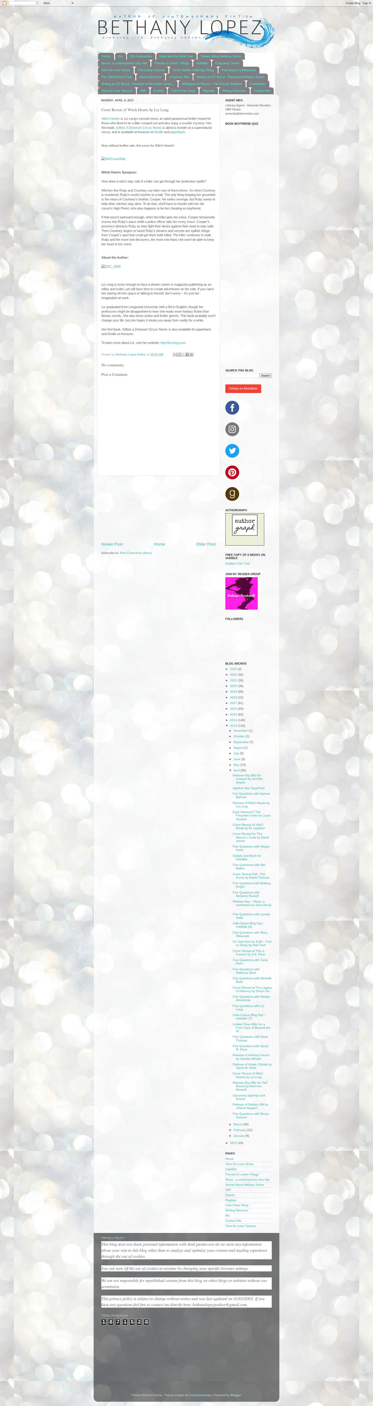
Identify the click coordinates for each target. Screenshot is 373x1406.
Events (159, 91)
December (241, 730)
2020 (234, 686)
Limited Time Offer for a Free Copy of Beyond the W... (251, 1028)
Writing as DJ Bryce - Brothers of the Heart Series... (137, 84)
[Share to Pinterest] (191, 354)
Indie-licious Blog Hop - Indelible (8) (248, 925)
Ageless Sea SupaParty (249, 788)
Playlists (209, 91)
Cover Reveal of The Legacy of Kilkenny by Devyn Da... (252, 989)
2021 (234, 680)
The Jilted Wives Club (116, 77)
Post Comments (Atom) (136, 553)
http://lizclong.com (173, 342)
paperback (177, 132)
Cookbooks (258, 84)
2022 (234, 674)
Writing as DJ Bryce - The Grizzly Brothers (212, 84)
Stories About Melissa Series (221, 56)
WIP (143, 91)
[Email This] (175, 354)
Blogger (236, 1395)
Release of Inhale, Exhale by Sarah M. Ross (252, 1066)
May (237, 764)
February (240, 1130)
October (239, 736)
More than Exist (150, 77)
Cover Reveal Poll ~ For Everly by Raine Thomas (251, 876)
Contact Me (262, 91)
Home (106, 56)
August (239, 747)
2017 (234, 703)
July (237, 753)
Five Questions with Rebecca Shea (246, 971)
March (238, 1124)
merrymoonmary (200, 1395)
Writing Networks (234, 91)
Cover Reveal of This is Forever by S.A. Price (249, 952)
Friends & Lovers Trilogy (172, 63)
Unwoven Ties (179, 77)
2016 (234, 708)
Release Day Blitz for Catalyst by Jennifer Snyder (248, 779)
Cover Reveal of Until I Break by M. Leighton (249, 826)
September (242, 742)
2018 (234, 697)
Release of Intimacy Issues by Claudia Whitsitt (251, 1057)
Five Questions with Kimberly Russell (246, 894)
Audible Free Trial (237, 563)
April (237, 770)
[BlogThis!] (179, 354)
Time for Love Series (115, 70)
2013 (234, 725)
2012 (234, 1143)
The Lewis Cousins (151, 70)
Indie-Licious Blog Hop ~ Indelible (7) (249, 1016)
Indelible (202, 63)
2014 (234, 720)
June (237, 759)
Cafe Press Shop (183, 91)
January (239, 1135)
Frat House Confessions (239, 70)
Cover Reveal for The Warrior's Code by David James (251, 837)
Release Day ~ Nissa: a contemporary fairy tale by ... (252, 905)
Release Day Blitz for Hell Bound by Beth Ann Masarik (250, 1086)
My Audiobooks (141, 56)
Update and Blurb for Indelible (247, 857)
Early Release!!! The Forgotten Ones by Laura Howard (251, 815)
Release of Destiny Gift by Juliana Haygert (250, 1106)
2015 (234, 714)
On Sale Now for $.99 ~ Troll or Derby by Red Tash (252, 943)
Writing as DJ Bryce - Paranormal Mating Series (230, 77)
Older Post (206, 544)
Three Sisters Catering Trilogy (193, 70)
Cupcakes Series (227, 63)
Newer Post (112, 544)
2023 (234, 669)
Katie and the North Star (176, 56)
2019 (234, 691)
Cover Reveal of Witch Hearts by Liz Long (248, 1075)
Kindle (159, 132)
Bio (120, 56)
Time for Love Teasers (117, 91)
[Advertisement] (158, 509)
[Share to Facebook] (187, 354)
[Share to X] (183, 354)
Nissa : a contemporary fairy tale (124, 63)
